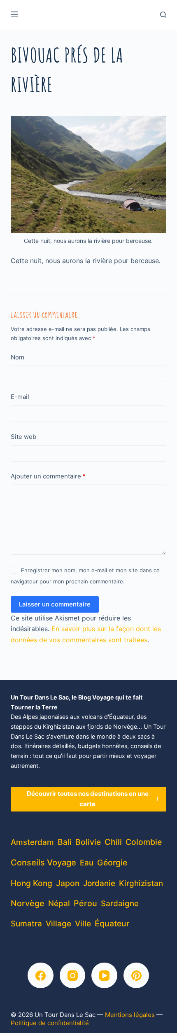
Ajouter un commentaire (48, 476)
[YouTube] (104, 976)
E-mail (20, 397)
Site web (23, 437)
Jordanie (99, 883)
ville (83, 923)
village (58, 923)
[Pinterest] (136, 976)
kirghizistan (141, 883)
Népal (59, 903)
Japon (67, 883)
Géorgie (112, 862)
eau (86, 862)
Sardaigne (120, 903)
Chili (113, 842)
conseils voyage (43, 862)
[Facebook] (41, 976)
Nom (17, 357)
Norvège (27, 903)
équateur (112, 923)
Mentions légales (130, 1015)
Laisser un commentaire (55, 604)
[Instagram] (73, 976)
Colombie (144, 842)
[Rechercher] (163, 15)
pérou (85, 903)
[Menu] (14, 14)
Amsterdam (32, 842)
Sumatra (26, 923)
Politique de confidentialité (50, 1023)
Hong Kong (31, 883)
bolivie (88, 842)
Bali (65, 842)
